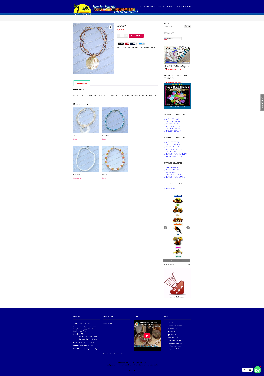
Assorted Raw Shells (175, 343)
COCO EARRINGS (172, 172)
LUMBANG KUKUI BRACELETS (176, 154)
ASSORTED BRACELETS (174, 149)
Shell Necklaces (140, 47)
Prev (165, 227)
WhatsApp (76, 342)
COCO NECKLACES (172, 124)
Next (188, 227)
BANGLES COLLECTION (174, 156)
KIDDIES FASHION (172, 188)
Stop (189, 264)
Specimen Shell (174, 349)
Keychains (172, 331)
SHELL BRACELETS (172, 142)
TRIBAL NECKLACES (173, 128)
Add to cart (136, 35)
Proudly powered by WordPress (116, 365)
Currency (169, 6)
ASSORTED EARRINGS (173, 175)
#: (81, 342)
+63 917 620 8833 (88, 342)
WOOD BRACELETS (173, 144)
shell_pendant (151, 47)
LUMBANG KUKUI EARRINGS (175, 177)
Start (188, 264)
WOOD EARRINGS (172, 170)
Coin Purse (172, 334)
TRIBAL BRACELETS (173, 151)
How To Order (159, 6)
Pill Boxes (172, 323)
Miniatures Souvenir (175, 326)
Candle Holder (173, 337)
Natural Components (175, 340)
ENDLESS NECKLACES (173, 131)
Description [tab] (82, 83)
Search (166, 23)
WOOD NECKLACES (173, 121)
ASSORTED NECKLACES (174, 126)
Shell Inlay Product (175, 346)
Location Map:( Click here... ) (112, 354)
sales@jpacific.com (86, 345)
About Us (149, 6)
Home (142, 6)
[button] (110, 27)
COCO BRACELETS (172, 147)
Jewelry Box (173, 328)
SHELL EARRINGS (172, 167)
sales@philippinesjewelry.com (90, 349)
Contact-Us (178, 6)
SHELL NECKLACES (172, 119)
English (170, 38)
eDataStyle (154, 365)
